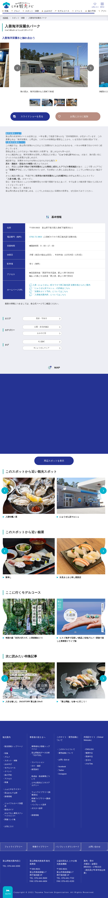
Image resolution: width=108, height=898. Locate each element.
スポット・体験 (18, 18)
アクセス (8, 779)
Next (90, 68)
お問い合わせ (63, 760)
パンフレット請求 (39, 805)
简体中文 (89, 757)
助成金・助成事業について (41, 777)
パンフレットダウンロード (67, 847)
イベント (8, 771)
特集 (6, 753)
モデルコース (9, 768)
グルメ (7, 757)
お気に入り (9, 826)
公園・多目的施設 (41, 327)
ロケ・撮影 (36, 766)
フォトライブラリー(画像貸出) (41, 793)
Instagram (62, 774)
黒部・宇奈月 (41, 318)
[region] (54, 12)
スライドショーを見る (32, 116)
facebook (62, 767)
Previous (17, 68)
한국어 (88, 760)
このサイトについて (66, 749)
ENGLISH (90, 749)
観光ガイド (9, 810)
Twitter (61, 770)
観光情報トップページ (13, 746)
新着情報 (8, 797)
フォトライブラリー (13, 847)
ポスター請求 (37, 808)
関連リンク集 (9, 820)
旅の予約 (8, 775)
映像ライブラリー (40, 847)
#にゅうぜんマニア (41, 348)
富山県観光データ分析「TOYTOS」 (41, 754)
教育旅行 (35, 769)
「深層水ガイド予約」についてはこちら (50, 291)
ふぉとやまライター (12, 789)
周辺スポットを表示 (54, 461)
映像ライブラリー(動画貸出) (41, 800)
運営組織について (65, 753)
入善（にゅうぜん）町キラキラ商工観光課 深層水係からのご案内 (61, 285)
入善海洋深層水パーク (37, 18)
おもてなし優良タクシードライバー (13, 814)
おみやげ (8, 764)
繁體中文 (89, 753)
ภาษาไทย (89, 764)
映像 (6, 782)
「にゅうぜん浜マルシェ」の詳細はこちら (51, 288)
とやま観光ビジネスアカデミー (41, 784)
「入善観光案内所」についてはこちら (49, 294)
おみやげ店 (41, 333)
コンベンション (38, 762)
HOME (5, 18)
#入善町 (41, 342)
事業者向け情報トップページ (41, 747)
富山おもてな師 (10, 793)
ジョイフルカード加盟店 (13, 804)
